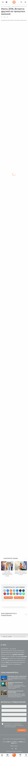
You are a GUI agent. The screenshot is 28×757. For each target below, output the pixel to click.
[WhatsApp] (14, 594)
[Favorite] (1, 17)
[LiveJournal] (23, 590)
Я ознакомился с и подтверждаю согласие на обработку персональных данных (13, 725)
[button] (22, 559)
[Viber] (17, 594)
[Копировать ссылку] (26, 614)
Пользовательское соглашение (14, 751)
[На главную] (1, 6)
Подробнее (4, 666)
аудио (14, 743)
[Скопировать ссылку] (4, 590)
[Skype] (20, 594)
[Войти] (25, 2)
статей (10, 741)
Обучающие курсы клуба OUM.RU (17, 676)
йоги (7, 662)
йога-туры (24, 656)
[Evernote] (23, 594)
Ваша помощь (14, 745)
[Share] (7, 17)
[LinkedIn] (8, 594)
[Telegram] (14, 590)
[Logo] (14, 2)
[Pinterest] (5, 594)
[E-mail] (4, 17)
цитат (16, 741)
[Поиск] (21, 2)
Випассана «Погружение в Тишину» (15, 683)
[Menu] (3, 2)
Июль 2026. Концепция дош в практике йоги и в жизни (7, 574)
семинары (5, 658)
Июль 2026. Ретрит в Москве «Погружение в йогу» (21, 573)
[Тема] (6, 2)
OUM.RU (11, 739)
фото (22, 741)
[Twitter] (20, 590)
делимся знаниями (18, 654)
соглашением (16, 723)
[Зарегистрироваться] (16, 748)
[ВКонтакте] (8, 590)
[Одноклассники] (11, 590)
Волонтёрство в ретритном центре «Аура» (15, 691)
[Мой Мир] (17, 590)
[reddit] (11, 594)
